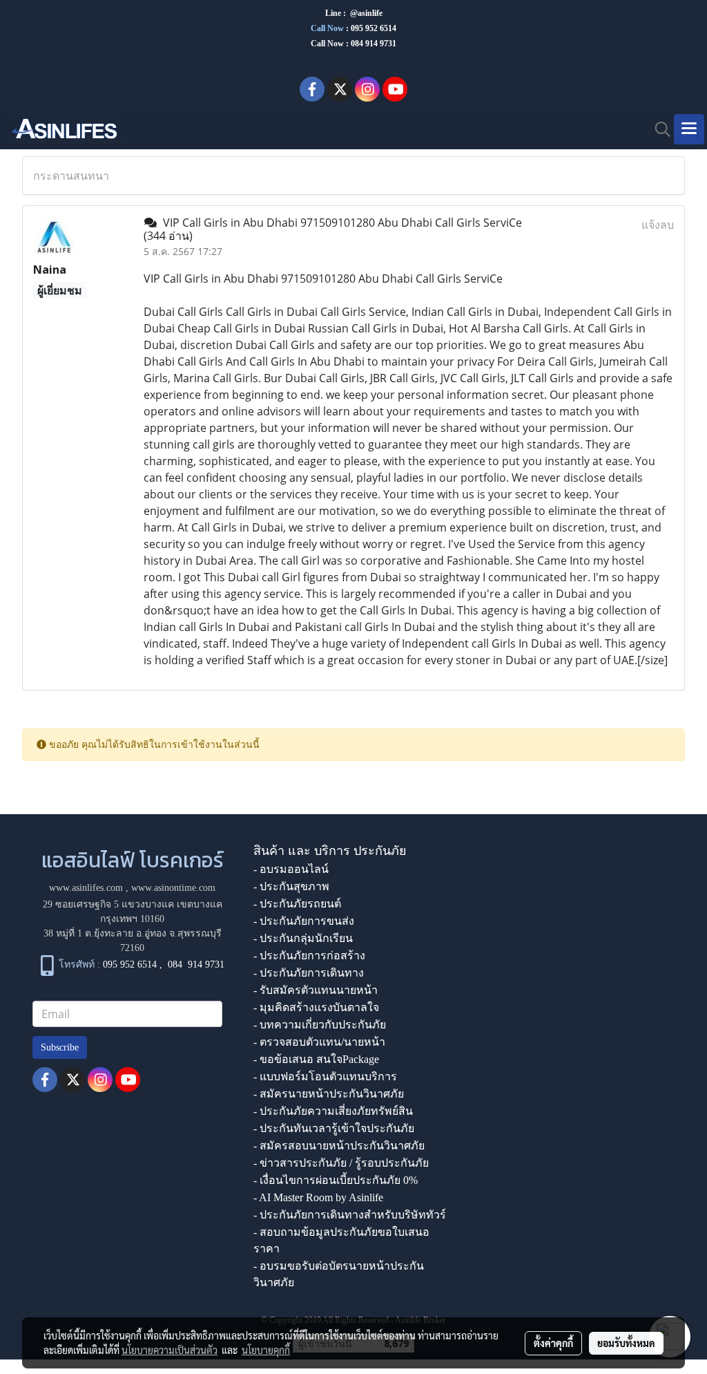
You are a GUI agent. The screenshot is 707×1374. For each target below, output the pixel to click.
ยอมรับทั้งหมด (626, 1343)
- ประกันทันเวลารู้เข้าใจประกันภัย (333, 1128)
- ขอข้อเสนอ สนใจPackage (316, 1059)
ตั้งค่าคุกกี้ (553, 1343)
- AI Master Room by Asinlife (318, 1197)
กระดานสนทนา (71, 175)
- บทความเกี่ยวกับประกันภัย (319, 1024)
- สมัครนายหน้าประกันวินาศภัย (328, 1094)
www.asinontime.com (173, 888)
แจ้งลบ (657, 224)
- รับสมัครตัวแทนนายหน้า (315, 990)
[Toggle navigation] (689, 129)
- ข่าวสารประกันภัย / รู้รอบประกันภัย (341, 1163)
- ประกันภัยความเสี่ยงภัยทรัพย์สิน (333, 1111)
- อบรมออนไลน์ (291, 869)
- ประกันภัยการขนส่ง (303, 921)
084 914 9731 (196, 964)
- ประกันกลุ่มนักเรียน (303, 938)
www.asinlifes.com (86, 888)
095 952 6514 (373, 28)
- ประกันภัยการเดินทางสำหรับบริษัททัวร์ (349, 1215)
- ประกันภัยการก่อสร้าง (309, 955)
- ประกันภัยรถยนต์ (297, 904)
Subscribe (60, 1047)
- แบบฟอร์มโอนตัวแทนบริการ (325, 1076)
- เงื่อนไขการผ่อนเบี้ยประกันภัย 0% (335, 1180)
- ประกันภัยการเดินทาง (308, 973)
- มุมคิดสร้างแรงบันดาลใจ (316, 1007)
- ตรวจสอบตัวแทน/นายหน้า (319, 1042)
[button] (658, 129)
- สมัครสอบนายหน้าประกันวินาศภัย (339, 1145)
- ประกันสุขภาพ (291, 886)
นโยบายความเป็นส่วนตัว (169, 1350)
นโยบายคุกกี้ (266, 1350)
